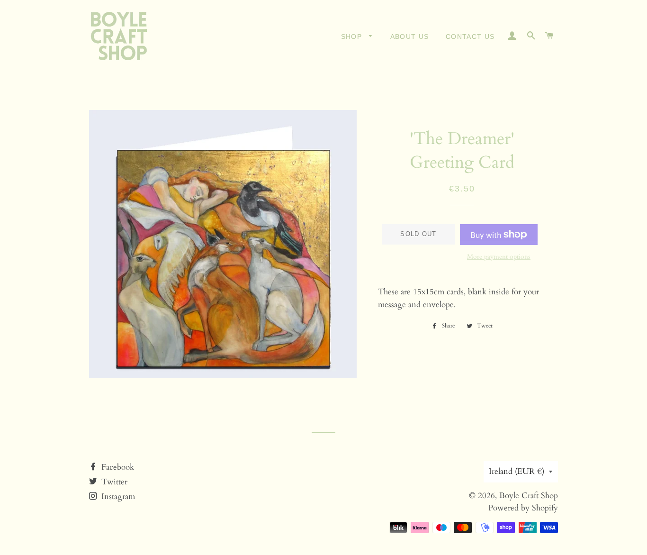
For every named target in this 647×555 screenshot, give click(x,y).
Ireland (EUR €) (516, 471)
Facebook (116, 467)
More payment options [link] (498, 256)
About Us (409, 36)
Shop (353, 36)
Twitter (113, 481)
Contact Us (470, 36)
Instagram (117, 496)
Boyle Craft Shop (528, 495)
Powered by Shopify (523, 507)
